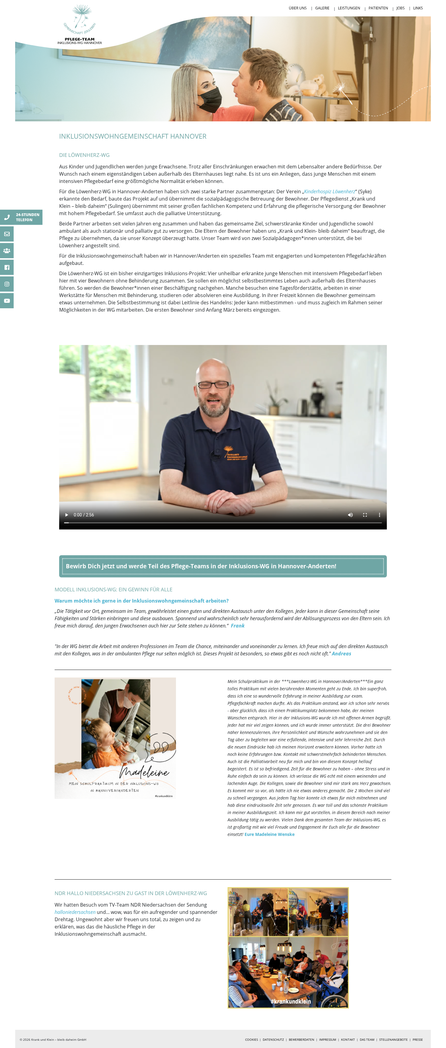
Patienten (378, 8)
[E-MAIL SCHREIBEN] (7, 234)
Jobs (401, 8)
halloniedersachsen (76, 912)
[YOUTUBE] (7, 300)
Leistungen (349, 8)
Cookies (251, 1039)
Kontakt (348, 1039)
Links (418, 8)
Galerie (322, 8)
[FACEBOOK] (7, 267)
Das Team (367, 1039)
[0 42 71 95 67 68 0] (7, 217)
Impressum (327, 1039)
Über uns (298, 8)
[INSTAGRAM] (7, 284)
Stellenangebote (393, 1039)
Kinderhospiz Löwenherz (329, 191)
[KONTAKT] (7, 250)
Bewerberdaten (301, 1039)
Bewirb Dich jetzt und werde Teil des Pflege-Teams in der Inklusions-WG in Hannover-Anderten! (201, 566)
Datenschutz (273, 1039)
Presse (418, 1039)
